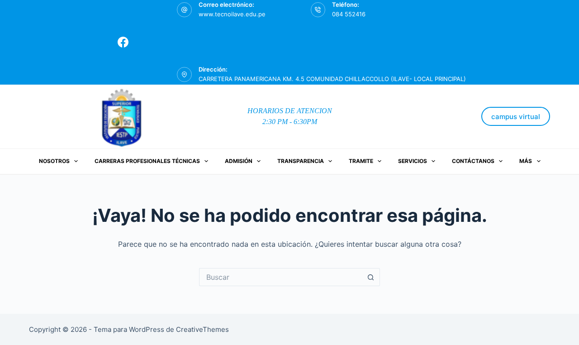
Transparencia (300, 161)
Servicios (412, 161)
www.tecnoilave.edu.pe (232, 14)
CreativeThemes (202, 329)
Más (525, 161)
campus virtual (515, 116)
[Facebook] (123, 42)
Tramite (361, 161)
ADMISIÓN (238, 161)
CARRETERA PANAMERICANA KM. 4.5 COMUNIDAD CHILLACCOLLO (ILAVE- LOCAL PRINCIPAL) (332, 78)
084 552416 (348, 14)
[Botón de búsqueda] (371, 277)
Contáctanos (473, 161)
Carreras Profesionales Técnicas (147, 161)
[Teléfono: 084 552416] (318, 9)
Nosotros (54, 161)
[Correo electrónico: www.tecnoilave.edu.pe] (184, 9)
